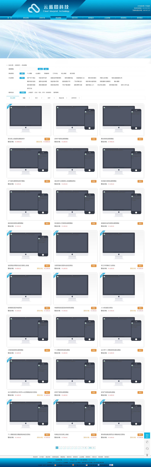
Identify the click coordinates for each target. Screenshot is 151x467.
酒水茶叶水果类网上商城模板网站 (64, 181)
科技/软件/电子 (43, 78)
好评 (49, 98)
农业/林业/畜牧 (102, 85)
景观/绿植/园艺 (43, 85)
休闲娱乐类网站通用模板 (108, 181)
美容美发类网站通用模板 (15, 223)
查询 (40, 69)
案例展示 (91, 18)
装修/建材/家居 (31, 85)
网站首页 (35, 457)
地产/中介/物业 (31, 78)
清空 (46, 69)
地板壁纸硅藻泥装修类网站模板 (64, 308)
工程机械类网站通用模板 (15, 350)
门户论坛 (55, 73)
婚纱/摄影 (116, 81)
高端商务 (46, 73)
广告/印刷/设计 (78, 81)
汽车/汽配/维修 (66, 85)
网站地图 (100, 457)
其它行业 (29, 88)
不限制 (23, 92)
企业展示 (38, 73)
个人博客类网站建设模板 (62, 350)
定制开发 (42, 18)
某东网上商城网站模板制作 (16, 139)
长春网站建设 (55, 457)
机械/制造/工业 (80, 78)
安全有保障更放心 (104, 465)
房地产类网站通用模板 (61, 139)
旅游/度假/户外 (66, 81)
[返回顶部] (147, 454)
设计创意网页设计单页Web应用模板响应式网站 (22, 392)
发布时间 (73, 98)
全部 (22, 73)
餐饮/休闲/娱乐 (92, 78)
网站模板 (58, 18)
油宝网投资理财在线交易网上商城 (18, 265)
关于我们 (41, 457)
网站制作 (147, 436)
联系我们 (140, 18)
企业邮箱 (107, 18)
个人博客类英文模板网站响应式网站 (19, 434)
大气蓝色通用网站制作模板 (16, 181)
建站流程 (26, 18)
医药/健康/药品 (69, 78)
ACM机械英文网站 (107, 308)
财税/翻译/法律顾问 (105, 81)
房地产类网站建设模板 (108, 392)
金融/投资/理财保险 (56, 78)
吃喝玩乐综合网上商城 (61, 434)
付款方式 (94, 457)
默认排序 (12, 98)
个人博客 (29, 73)
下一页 (84, 447)
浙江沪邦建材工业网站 (108, 265)
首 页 (10, 18)
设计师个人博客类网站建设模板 (111, 350)
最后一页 (91, 447)
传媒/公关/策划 (104, 78)
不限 (22, 78)
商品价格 (61, 98)
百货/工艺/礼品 (125, 85)
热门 (36, 98)
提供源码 (56, 92)
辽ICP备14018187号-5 (79, 465)
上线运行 (30, 92)
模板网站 (63, 457)
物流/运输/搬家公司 (117, 78)
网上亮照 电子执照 (92, 465)
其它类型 (72, 73)
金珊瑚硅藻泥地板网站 (15, 308)
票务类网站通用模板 (107, 139)
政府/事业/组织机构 (91, 81)
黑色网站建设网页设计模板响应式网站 (113, 434)
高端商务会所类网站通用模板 (110, 223)
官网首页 (17, 65)
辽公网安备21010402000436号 (64, 465)
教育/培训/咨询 (31, 81)
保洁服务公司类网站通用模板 (63, 223)
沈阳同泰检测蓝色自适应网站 (63, 265)
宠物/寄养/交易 (78, 85)
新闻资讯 (123, 18)
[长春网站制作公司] (53, 8)
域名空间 (75, 18)
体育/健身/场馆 (113, 85)
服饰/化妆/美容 (43, 81)
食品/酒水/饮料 (55, 81)
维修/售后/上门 (90, 85)
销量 (24, 98)
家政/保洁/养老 (55, 85)
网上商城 (63, 73)
